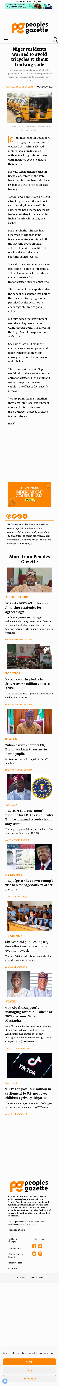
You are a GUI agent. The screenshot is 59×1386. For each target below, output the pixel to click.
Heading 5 (14, 935)
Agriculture (16, 597)
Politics (12, 673)
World (11, 804)
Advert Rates (13, 1268)
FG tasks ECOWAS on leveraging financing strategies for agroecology (29, 607)
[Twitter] (14, 516)
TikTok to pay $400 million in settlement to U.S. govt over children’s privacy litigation (28, 1093)
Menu (20, 40)
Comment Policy (15, 1248)
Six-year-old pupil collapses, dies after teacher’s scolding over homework (26, 946)
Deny (29, 1370)
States (11, 739)
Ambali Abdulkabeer (17, 840)
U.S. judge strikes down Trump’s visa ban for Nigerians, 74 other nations (29, 885)
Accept (29, 1361)
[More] (25, 516)
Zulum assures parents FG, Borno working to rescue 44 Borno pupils (26, 749)
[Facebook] (8, 516)
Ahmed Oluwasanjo (16, 896)
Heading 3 (14, 874)
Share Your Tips (15, 1263)
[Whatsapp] (19, 516)
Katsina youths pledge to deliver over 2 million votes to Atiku (27, 684)
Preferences (29, 1378)
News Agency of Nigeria (20, 87)
